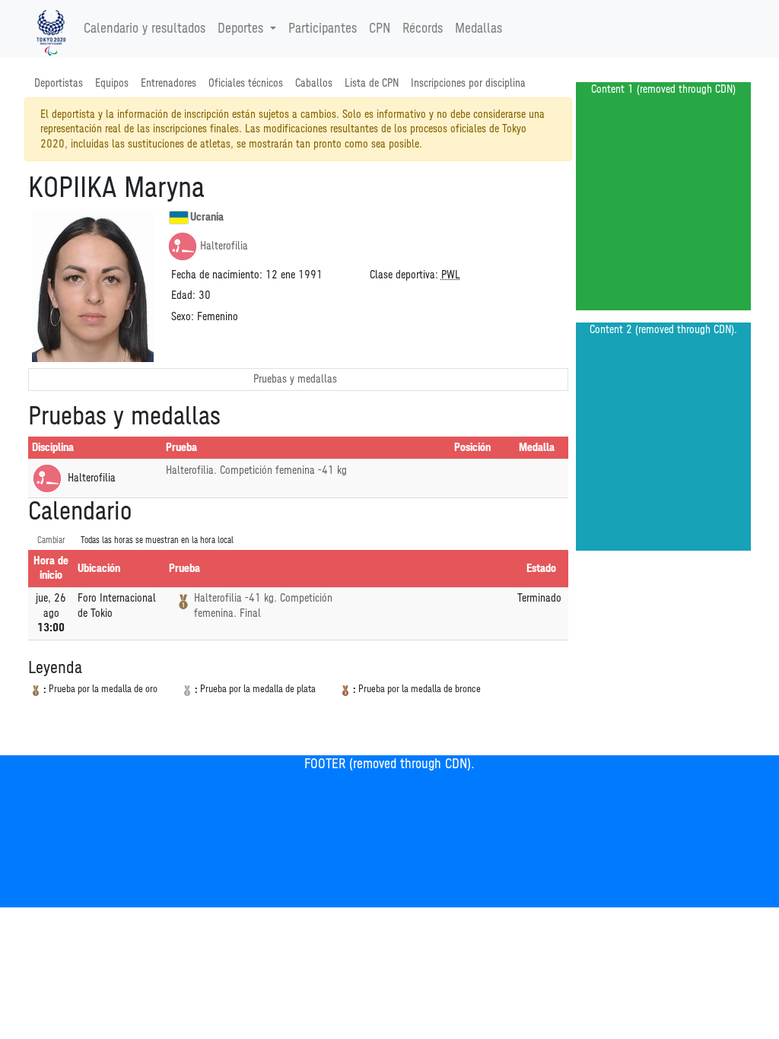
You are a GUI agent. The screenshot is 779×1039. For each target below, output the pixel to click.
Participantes (322, 29)
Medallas (478, 29)
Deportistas (58, 83)
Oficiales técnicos (245, 83)
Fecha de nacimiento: (216, 275)
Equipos (112, 83)
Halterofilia (224, 246)
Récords (422, 29)
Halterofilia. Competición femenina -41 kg (256, 470)
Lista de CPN (372, 83)
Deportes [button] (240, 29)
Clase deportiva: (404, 275)
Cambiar (51, 540)
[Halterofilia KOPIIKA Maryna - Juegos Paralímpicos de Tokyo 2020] (51, 29)
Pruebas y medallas (295, 379)
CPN (379, 29)
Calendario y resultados (144, 29)
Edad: (183, 295)
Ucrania (207, 217)
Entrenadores (168, 83)
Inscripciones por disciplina (468, 83)
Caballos (313, 83)
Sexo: (182, 317)
